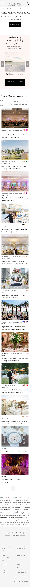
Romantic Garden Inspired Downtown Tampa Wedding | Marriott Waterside (15, 359)
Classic (3, 163)
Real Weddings (17, 130)
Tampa (3, 161)
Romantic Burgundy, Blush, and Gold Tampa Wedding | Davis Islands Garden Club (14, 391)
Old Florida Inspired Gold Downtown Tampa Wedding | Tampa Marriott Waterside (14, 422)
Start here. (24, 104)
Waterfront (4, 324)
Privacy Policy (5, 570)
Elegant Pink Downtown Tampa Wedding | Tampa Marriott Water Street (14, 296)
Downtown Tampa (7, 130)
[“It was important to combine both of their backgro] (7, 519)
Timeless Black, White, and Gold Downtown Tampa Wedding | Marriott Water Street (14, 230)
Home (2, 8)
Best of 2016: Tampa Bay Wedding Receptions (15, 452)
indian (3, 195)
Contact (3, 572)
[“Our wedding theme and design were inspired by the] (7, 504)
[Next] (27, 64)
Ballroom (8, 132)
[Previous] (2, 64)
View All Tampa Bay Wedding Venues (15, 83)
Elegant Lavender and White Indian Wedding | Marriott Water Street (15, 199)
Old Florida (4, 418)
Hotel (6, 195)
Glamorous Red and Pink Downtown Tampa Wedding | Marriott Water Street (14, 136)
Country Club (5, 387)
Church (7, 226)
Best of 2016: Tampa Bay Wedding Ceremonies (11, 481)
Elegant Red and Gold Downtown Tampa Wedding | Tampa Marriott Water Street (13, 328)
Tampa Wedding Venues (8, 8)
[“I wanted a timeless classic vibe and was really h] (22, 504)
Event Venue (8, 163)
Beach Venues (9, 74)
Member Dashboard (21, 572)
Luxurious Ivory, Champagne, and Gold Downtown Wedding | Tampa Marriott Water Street (15, 263)
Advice (3, 555)
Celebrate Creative (23, 581)
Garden (3, 355)
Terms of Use (4, 567)
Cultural (3, 132)
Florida (4, 290)
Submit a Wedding (20, 546)
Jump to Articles (15, 24)
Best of (4, 448)
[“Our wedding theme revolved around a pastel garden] (22, 519)
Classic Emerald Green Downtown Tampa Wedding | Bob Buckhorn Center (14, 167)
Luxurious (4, 258)
